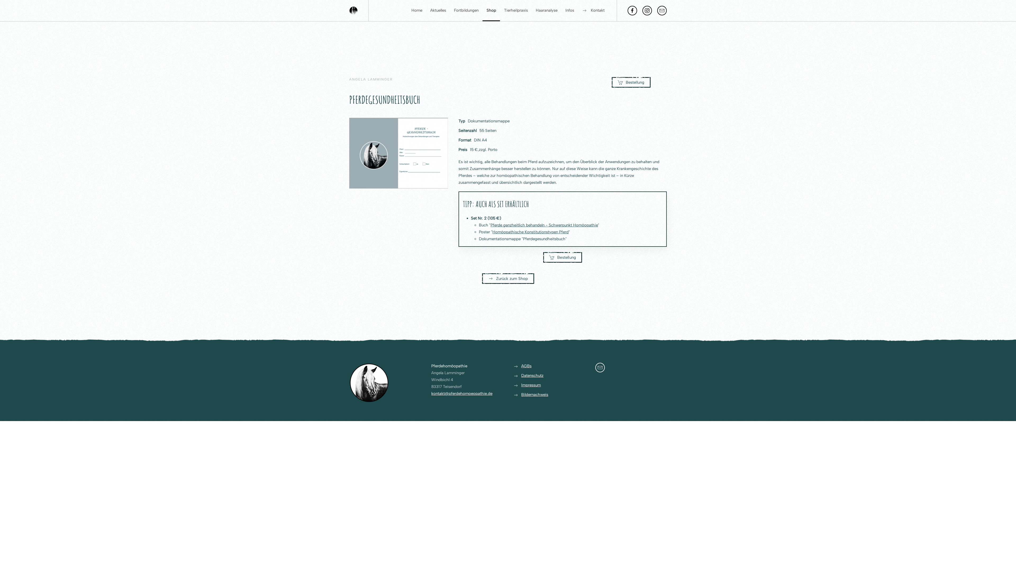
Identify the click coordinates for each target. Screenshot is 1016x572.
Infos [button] (569, 10)
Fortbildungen (466, 10)
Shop (491, 10)
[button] (398, 153)
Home (416, 10)
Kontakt (598, 10)
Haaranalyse (546, 10)
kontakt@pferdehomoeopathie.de (461, 393)
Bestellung (635, 82)
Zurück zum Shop (512, 278)
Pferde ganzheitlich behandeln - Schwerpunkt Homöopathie (544, 225)
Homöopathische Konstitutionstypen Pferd (530, 232)
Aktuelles (438, 10)
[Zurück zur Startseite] (353, 10)
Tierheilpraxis (516, 10)
